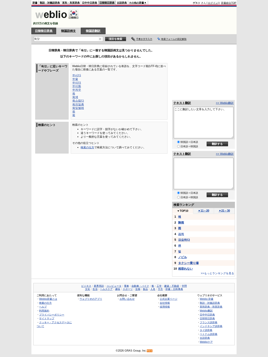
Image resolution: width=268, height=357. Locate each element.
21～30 (224, 210)
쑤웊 (75, 79)
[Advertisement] (160, 17)
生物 (137, 289)
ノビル (182, 257)
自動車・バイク (140, 286)
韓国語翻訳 (93, 30)
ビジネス (86, 286)
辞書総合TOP (228, 2)
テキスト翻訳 (182, 103)
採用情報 (165, 306)
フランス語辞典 (208, 322)
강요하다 (184, 239)
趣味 (117, 289)
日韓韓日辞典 (107, 2)
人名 (152, 289)
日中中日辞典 (89, 2)
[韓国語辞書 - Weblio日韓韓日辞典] (56, 19)
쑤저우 (76, 89)
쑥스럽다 (78, 100)
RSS (149, 351)
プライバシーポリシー (51, 314)
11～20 (203, 210)
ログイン (213, 2)
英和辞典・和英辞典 (211, 306)
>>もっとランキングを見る (217, 273)
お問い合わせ (127, 299)
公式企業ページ (168, 299)
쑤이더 (76, 82)
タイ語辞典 (206, 330)
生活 (95, 289)
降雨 (181, 222)
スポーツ (128, 289)
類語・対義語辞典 (50, 2)
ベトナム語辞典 (208, 334)
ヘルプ (43, 306)
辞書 (34, 2)
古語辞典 (122, 2)
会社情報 (165, 302)
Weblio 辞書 (206, 299)
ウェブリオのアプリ (91, 299)
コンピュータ (113, 286)
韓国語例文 (68, 30)
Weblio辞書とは (48, 299)
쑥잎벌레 (78, 108)
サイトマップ (46, 318)
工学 (159, 286)
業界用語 (99, 286)
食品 (145, 289)
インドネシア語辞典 (211, 326)
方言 (160, 289)
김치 (181, 234)
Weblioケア (206, 341)
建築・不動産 (171, 286)
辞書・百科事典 (174, 289)
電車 (126, 286)
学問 (184, 286)
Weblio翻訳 (206, 310)
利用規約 (44, 310)
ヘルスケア (106, 289)
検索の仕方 (87, 147)
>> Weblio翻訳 (225, 103)
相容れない (185, 268)
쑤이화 (76, 86)
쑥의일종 (78, 104)
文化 (87, 289)
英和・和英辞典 (71, 2)
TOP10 (182, 210)
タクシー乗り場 (188, 263)
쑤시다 (76, 75)
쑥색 (75, 97)
